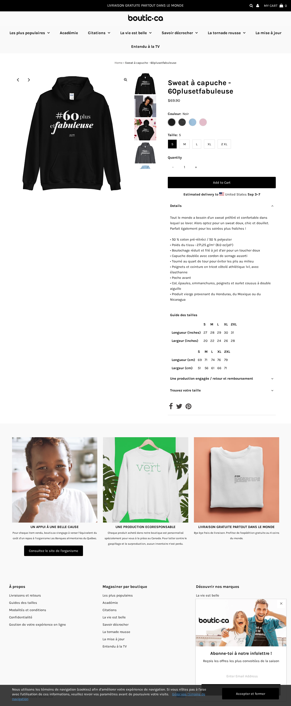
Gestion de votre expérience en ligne (37, 624)
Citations (96, 32)
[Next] (29, 80)
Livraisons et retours (25, 595)
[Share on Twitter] (179, 408)
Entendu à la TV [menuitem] (145, 46)
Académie (110, 603)
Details (176, 206)
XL (209, 144)
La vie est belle (133, 32)
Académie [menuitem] (69, 32)
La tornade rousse (224, 32)
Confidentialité (20, 617)
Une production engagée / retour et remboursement (211, 378)
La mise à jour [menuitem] (268, 32)
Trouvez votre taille (185, 390)
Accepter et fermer (250, 694)
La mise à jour (113, 639)
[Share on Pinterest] (188, 408)
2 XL (224, 144)
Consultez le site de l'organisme (53, 551)
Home (119, 62)
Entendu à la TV (115, 646)
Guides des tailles (23, 603)
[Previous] (18, 80)
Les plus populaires (27, 32)
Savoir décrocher (177, 32)
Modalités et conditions (27, 610)
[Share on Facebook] (171, 408)
